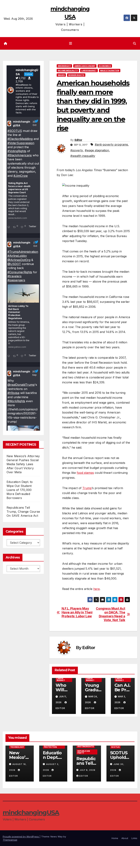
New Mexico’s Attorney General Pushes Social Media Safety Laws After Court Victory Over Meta (23, 464)
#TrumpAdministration (22, 252)
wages (61, 75)
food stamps (85, 473)
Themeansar (10, 839)
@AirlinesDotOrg (18, 260)
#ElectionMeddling (20, 139)
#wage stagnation (97, 150)
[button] (134, 43)
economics (105, 66)
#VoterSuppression (20, 143)
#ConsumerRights (19, 272)
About (124, 838)
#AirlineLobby (17, 256)
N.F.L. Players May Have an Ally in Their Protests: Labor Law (77, 612)
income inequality (68, 70)
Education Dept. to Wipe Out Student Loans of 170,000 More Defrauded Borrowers (20, 490)
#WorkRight (64, 66)
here (96, 589)
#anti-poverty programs (111, 144)
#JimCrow (20, 176)
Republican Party (83, 752)
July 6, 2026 (87, 770)
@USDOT (14, 264)
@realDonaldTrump (21, 384)
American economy (84, 66)
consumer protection (50, 746)
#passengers (16, 280)
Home (115, 838)
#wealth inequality (82, 156)
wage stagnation (109, 70)
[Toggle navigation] (70, 43)
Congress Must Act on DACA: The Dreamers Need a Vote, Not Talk (110, 614)
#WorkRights (16, 401)
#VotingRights (16, 151)
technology (17, 747)
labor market (89, 70)
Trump (87, 488)
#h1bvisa (13, 393)
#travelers (14, 276)
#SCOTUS (14, 131)
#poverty (76, 150)
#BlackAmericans (19, 155)
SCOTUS (115, 747)
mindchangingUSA (21, 123)
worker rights (76, 75)
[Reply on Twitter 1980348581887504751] (9, 227)
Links (134, 838)
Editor (78, 140)
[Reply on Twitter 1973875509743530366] (9, 356)
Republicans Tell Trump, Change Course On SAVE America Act (23, 511)
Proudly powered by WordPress (21, 836)
